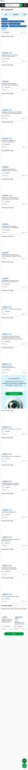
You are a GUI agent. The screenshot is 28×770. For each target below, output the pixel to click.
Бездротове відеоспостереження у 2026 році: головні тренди (10, 55)
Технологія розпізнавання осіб (9, 512)
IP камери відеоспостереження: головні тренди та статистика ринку (10, 227)
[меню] (2, 5)
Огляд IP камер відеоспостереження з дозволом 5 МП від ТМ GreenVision (10, 484)
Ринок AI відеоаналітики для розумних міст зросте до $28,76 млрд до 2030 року (20, 623)
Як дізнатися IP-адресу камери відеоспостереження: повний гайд (10, 84)
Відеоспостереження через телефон (10, 596)
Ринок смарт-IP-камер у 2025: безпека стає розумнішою (9, 141)
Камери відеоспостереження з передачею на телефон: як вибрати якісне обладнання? (12, 112)
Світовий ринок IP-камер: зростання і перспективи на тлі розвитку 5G (10, 281)
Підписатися (14, 393)
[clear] (21, 32)
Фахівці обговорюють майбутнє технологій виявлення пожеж (7, 621)
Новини (15, 14)
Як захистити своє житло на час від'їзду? (11, 429)
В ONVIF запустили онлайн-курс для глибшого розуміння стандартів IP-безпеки (12, 255)
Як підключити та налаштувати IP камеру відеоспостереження (9, 568)
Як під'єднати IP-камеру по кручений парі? (12, 309)
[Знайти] (21, 5)
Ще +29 (4, 28)
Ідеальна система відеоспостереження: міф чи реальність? (11, 540)
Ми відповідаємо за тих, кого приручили (11, 456)
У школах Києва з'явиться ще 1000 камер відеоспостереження (9, 170)
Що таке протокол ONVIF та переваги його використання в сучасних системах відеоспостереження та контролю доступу (12, 337)
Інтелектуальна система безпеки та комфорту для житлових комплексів (10, 198)
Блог (14, 634)
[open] (24, 32)
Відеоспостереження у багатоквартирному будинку (8, 367)
